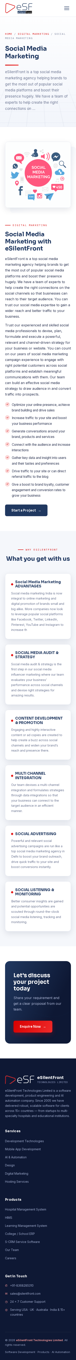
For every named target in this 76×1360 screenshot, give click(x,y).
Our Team (12, 1250)
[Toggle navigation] (66, 8)
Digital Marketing (33, 33)
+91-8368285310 (22, 1285)
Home (8, 33)
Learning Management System (26, 1225)
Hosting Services (17, 1181)
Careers (10, 1258)
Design (10, 1165)
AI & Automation (16, 1157)
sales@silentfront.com (25, 1293)
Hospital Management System (25, 1209)
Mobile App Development (23, 1149)
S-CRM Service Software (22, 1242)
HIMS (8, 1217)
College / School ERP (20, 1234)
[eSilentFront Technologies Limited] (19, 8)
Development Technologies (24, 1141)
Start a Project (26, 510)
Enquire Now (33, 1027)
